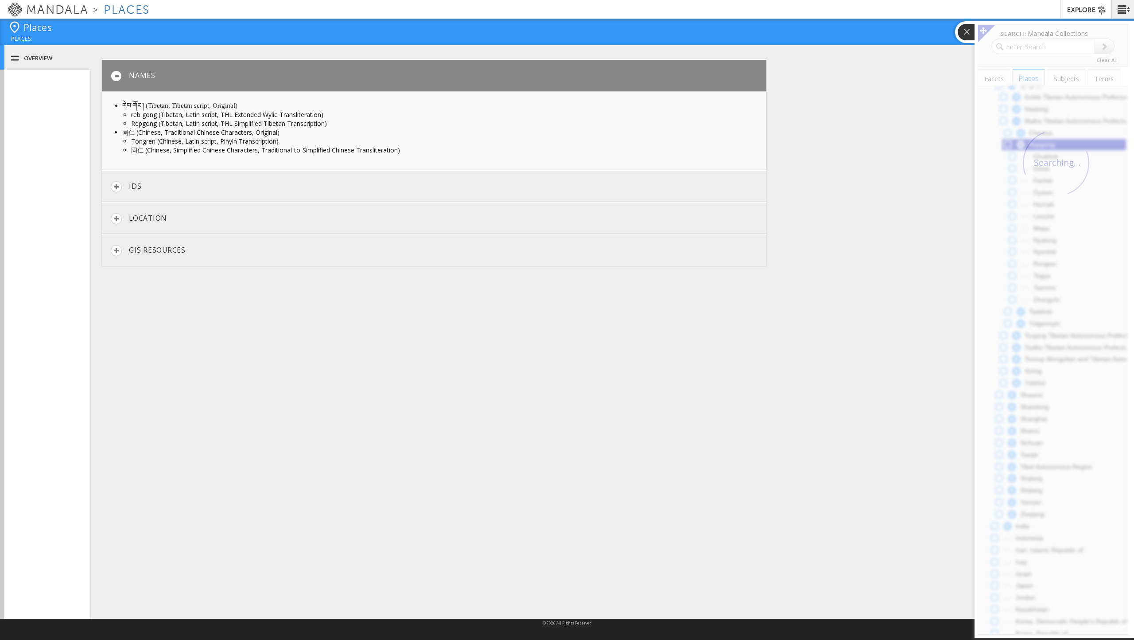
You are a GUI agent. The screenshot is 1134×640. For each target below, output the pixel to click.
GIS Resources (157, 250)
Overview (38, 58)
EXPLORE (1081, 10)
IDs (135, 186)
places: (22, 39)
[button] (1122, 9)
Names (142, 75)
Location (148, 218)
